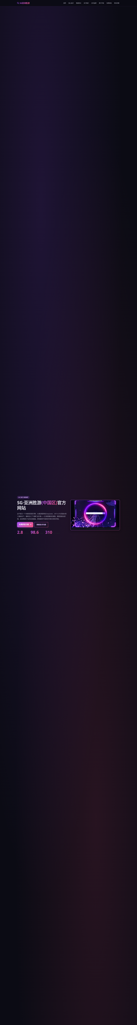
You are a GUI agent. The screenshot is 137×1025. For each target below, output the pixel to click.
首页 (64, 3)
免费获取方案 (24, 524)
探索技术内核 (41, 525)
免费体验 (109, 3)
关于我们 (86, 3)
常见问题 (116, 3)
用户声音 (101, 3)
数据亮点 (78, 3)
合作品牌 (93, 3)
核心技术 (71, 3)
